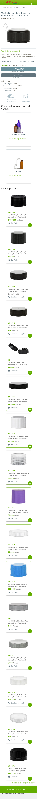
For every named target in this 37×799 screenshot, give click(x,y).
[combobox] (17, 7)
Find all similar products (10, 51)
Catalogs (18, 789)
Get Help (10, 789)
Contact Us (26, 789)
